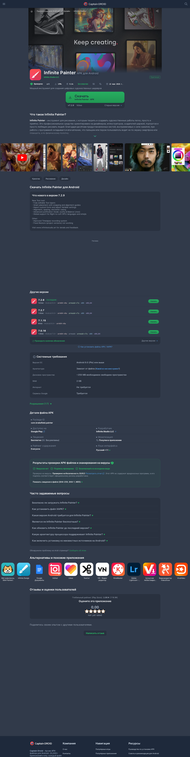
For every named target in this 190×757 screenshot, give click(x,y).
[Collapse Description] (95, 134)
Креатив (36, 179)
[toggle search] (186, 4)
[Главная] (32, 11)
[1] (87, 611)
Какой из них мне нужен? (107, 369)
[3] (95, 611)
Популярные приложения (106, 753)
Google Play (37, 431)
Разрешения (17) (39, 403)
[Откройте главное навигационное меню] (4, 4)
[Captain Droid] (43, 744)
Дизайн (64, 179)
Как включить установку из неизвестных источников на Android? (68, 540)
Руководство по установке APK (141, 749)
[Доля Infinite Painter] (157, 11)
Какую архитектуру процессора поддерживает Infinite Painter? (67, 534)
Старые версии (112, 105)
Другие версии (149, 341)
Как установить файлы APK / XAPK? (96, 347)
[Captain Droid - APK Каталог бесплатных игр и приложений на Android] (95, 4)
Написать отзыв (95, 633)
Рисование (51, 179)
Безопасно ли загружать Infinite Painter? (54, 502)
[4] (99, 611)
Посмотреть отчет (94, 473)
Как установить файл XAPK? (48, 509)
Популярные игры (103, 749)
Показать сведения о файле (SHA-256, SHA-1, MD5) (57, 482)
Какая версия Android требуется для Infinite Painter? (61, 515)
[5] (103, 611)
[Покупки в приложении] (100, 84)
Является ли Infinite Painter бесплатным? (55, 521)
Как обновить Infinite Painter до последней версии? (60, 528)
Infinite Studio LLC (51, 77)
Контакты (66, 753)
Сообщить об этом (77, 550)
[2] (91, 611)
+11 (102, 450)
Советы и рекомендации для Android (144, 753)
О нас (65, 749)
